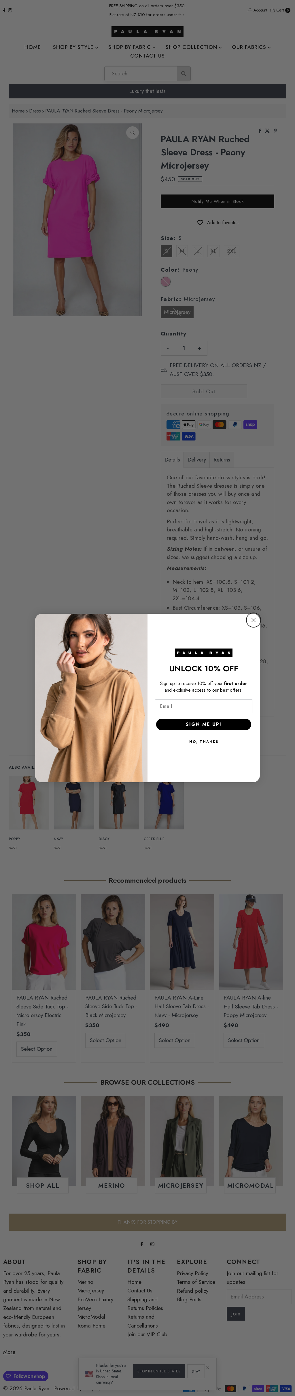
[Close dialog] (253, 620)
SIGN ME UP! (204, 724)
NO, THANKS (203, 741)
